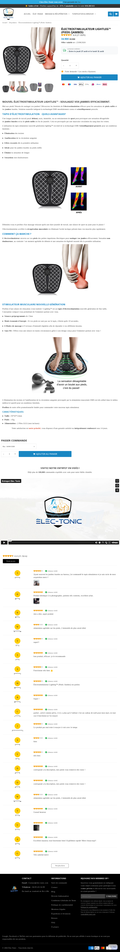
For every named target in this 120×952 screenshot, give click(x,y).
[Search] (110, 14)
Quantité (65, 60)
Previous (5, 53)
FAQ (53, 923)
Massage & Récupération (56, 14)
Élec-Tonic (12, 948)
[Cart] (116, 14)
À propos (55, 927)
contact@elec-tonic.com (88, 914)
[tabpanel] (8, 87)
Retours (54, 918)
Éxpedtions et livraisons (60, 914)
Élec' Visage (38, 14)
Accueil (27, 14)
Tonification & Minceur (83, 14)
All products (13, 22)
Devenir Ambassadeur (60, 896)
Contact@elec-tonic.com (38, 883)
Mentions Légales (58, 909)
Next (52, 53)
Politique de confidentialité (62, 905)
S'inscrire (111, 896)
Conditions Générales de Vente (63, 900)
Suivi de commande (59, 883)
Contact (54, 887)
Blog (53, 892)
